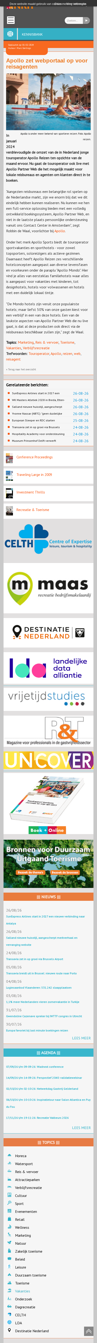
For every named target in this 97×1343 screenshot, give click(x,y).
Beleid (20, 1259)
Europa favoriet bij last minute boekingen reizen (37, 1030)
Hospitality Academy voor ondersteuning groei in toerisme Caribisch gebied (38, 434)
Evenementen (26, 1211)
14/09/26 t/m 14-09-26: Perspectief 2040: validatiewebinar (44, 1077)
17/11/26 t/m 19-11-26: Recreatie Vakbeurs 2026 (37, 1117)
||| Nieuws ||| (49, 896)
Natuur (20, 1243)
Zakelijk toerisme (28, 1251)
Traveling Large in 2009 (34, 474)
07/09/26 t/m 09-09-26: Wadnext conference (35, 1066)
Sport (19, 1203)
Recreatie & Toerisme (32, 510)
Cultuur (21, 1195)
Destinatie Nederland (32, 1330)
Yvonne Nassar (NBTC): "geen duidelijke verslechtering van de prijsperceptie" (37, 414)
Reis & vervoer (46, 342)
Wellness (22, 1227)
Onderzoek (23, 1299)
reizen (67, 353)
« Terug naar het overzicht (21, 369)
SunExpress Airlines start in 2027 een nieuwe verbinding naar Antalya (36, 393)
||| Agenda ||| (48, 1052)
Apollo (59, 230)
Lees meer (81, 1038)
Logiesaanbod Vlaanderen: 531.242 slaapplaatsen (39, 987)
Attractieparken (27, 1179)
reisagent (13, 359)
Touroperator (38, 353)
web (77, 353)
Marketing (26, 342)
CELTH (20, 1315)
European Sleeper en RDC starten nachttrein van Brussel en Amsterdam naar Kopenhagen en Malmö (36, 420)
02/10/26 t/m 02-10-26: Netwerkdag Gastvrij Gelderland (42, 1088)
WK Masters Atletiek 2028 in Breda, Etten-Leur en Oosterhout (38, 400)
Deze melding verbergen (70, 4)
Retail (19, 1219)
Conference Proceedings (34, 457)
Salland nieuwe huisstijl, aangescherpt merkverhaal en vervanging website (37, 407)
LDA (18, 1323)
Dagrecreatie (25, 1307)
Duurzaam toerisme (30, 1275)
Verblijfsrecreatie (36, 348)
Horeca (20, 1155)
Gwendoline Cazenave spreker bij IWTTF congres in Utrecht (44, 1016)
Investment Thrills (30, 492)
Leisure (20, 1267)
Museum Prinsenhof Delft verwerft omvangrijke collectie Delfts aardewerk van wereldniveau (37, 441)
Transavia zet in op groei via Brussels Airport (36, 427)
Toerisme (67, 342)
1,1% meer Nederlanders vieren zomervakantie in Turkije (42, 1002)
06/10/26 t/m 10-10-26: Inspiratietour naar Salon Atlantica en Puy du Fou (48, 1103)
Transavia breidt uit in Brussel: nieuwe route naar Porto (41, 973)
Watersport (24, 1163)
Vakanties (13, 348)
